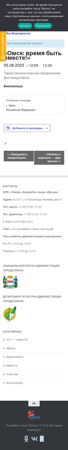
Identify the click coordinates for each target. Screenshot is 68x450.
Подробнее (43, 25)
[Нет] (63, 16)
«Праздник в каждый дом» (17, 156)
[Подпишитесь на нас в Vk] (34, 439)
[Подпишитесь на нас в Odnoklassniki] (26, 439)
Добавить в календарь (27, 128)
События (12, 374)
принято (25, 25)
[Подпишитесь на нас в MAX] (42, 439)
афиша (10, 348)
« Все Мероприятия (17, 33)
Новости (11, 365)
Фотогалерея (14, 383)
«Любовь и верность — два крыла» (49, 158)
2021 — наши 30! (17, 339)
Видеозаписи (14, 357)
